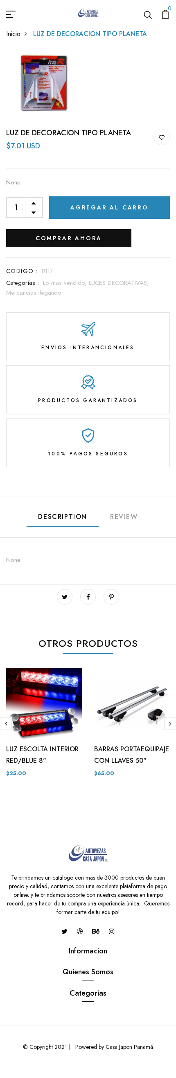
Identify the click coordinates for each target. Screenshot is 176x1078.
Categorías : (22, 282)
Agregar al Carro (109, 207)
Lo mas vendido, (66, 282)
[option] (44, 729)
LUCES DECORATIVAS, (119, 282)
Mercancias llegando (33, 292)
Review (124, 516)
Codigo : (22, 271)
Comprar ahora (69, 238)
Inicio (13, 34)
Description (62, 516)
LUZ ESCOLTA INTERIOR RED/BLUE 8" (42, 754)
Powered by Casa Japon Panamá (113, 1047)
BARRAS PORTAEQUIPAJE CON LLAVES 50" (131, 754)
